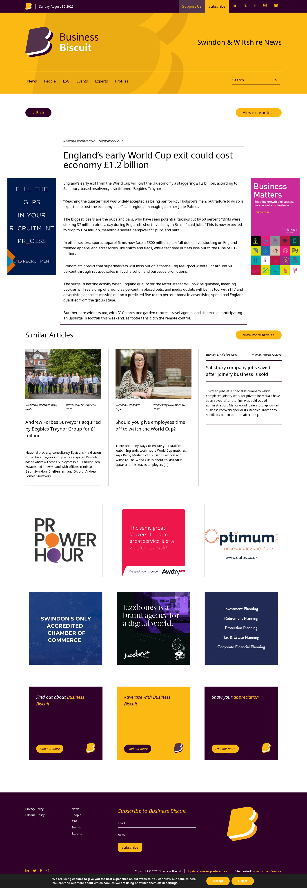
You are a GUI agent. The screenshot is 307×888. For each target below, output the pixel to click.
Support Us (191, 6)
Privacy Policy (34, 809)
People (50, 81)
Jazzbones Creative (269, 871)
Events (82, 81)
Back (38, 112)
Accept (218, 881)
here (192, 879)
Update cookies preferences (207, 871)
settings (171, 883)
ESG (66, 81)
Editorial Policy (35, 815)
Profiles (121, 81)
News (32, 81)
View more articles (258, 112)
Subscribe (217, 6)
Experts (101, 81)
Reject (242, 881)
